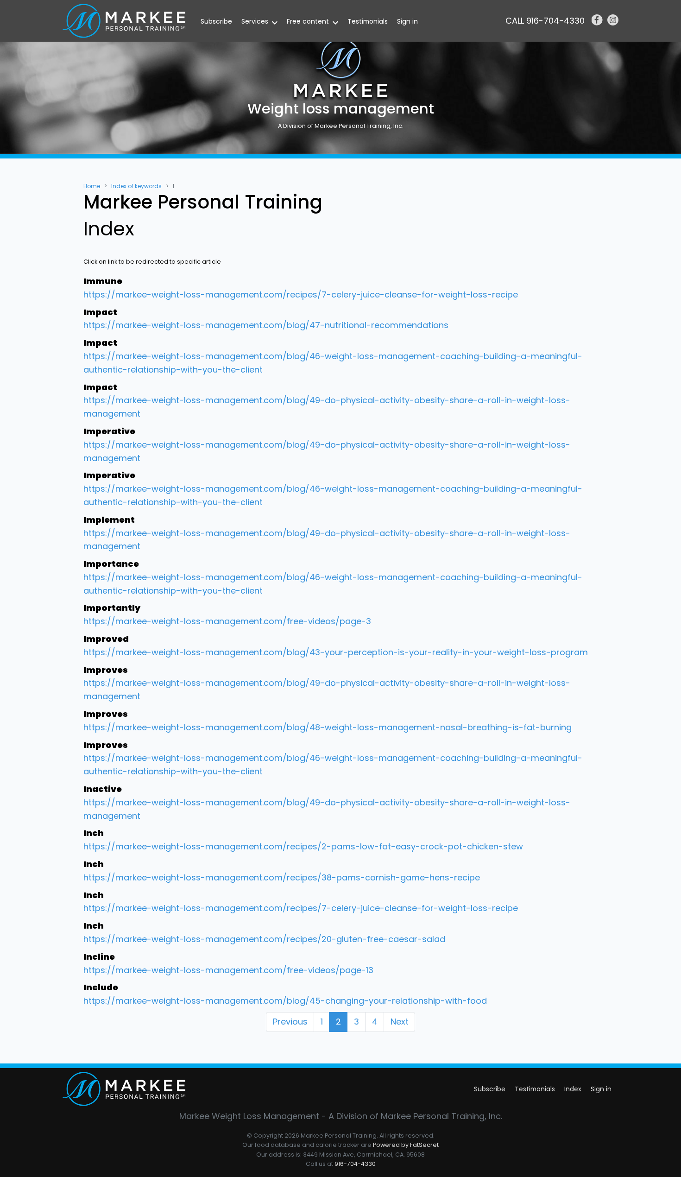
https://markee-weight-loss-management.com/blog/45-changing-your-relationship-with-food (285, 1000)
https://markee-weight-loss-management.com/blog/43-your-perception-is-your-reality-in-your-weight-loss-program (335, 652)
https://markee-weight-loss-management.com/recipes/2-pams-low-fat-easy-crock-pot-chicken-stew (303, 846)
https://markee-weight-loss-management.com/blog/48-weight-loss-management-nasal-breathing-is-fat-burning (327, 727)
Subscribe (216, 21)
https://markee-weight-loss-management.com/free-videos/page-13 (228, 970)
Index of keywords (136, 186)
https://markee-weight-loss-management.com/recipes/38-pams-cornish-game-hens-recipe (281, 877)
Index (572, 1089)
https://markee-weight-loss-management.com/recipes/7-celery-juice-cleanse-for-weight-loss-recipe (300, 294)
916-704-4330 (355, 1164)
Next (400, 1021)
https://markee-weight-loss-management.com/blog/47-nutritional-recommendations (265, 325)
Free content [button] (308, 21)
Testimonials (367, 21)
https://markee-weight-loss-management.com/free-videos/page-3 (227, 621)
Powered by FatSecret (406, 1145)
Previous (290, 1021)
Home (91, 186)
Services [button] (254, 21)
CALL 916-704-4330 (545, 20)
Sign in (407, 21)
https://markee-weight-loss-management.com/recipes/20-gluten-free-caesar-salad (264, 939)
